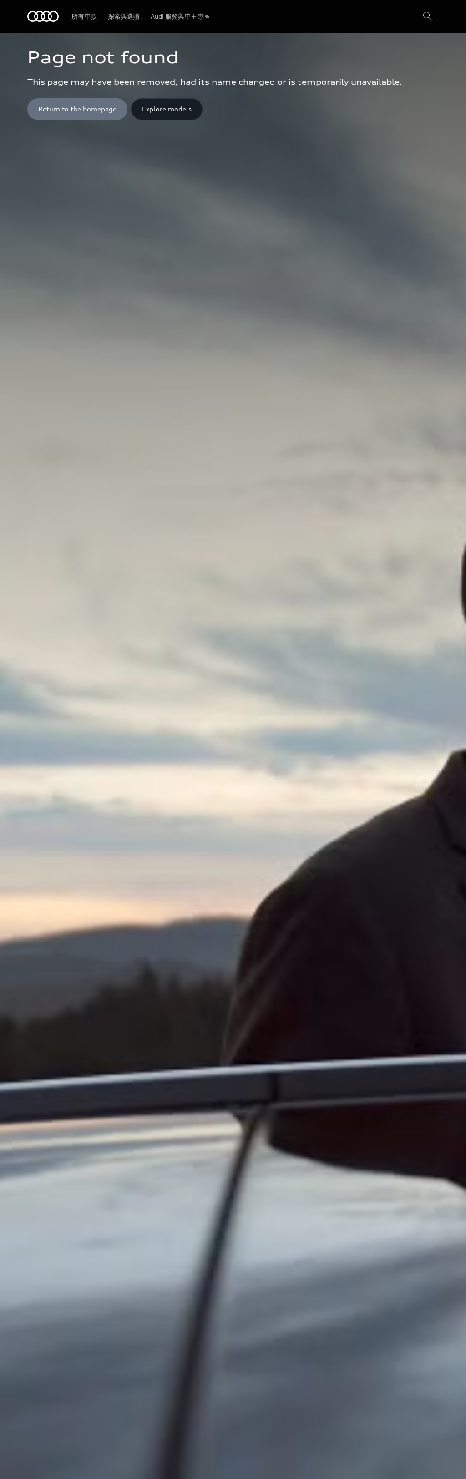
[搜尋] (428, 16)
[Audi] (43, 16)
